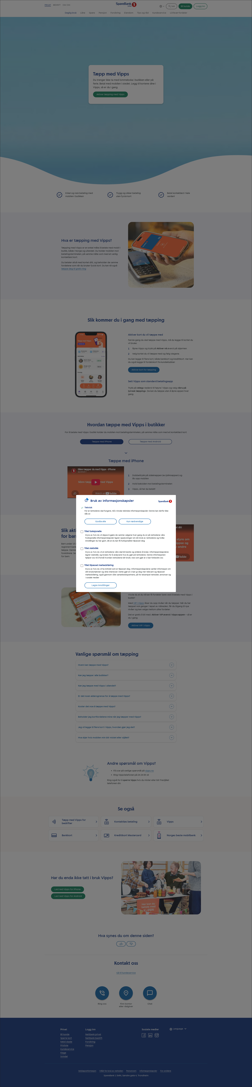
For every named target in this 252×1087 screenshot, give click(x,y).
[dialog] (126, 543)
